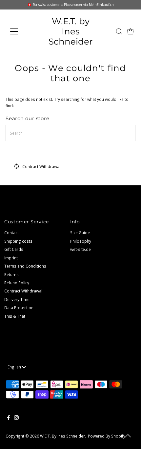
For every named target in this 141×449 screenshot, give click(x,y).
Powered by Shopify (106, 436)
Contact (11, 232)
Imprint (11, 257)
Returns (11, 274)
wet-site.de (80, 249)
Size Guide (80, 232)
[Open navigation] (21, 31)
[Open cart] (130, 31)
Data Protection (18, 307)
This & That (14, 316)
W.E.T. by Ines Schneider (70, 31)
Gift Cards (13, 249)
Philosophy (80, 241)
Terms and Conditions (25, 266)
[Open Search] (119, 31)
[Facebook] (8, 418)
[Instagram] (16, 418)
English (15, 366)
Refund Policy (16, 282)
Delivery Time (17, 299)
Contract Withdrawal (41, 166)
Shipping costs (18, 241)
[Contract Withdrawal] (16, 167)
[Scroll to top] (127, 435)
